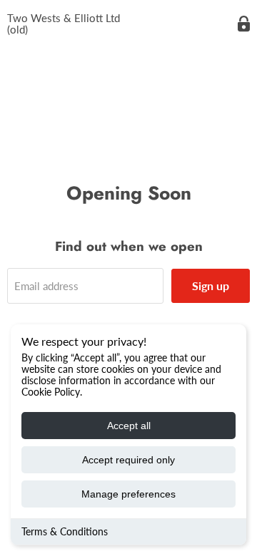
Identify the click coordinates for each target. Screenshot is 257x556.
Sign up (210, 285)
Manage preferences (128, 494)
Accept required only (128, 459)
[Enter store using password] (244, 24)
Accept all (129, 425)
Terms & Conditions (64, 531)
